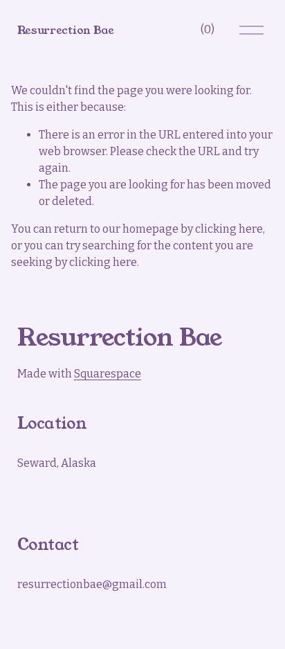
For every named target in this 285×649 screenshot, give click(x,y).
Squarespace (107, 373)
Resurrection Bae (65, 30)
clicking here (229, 228)
